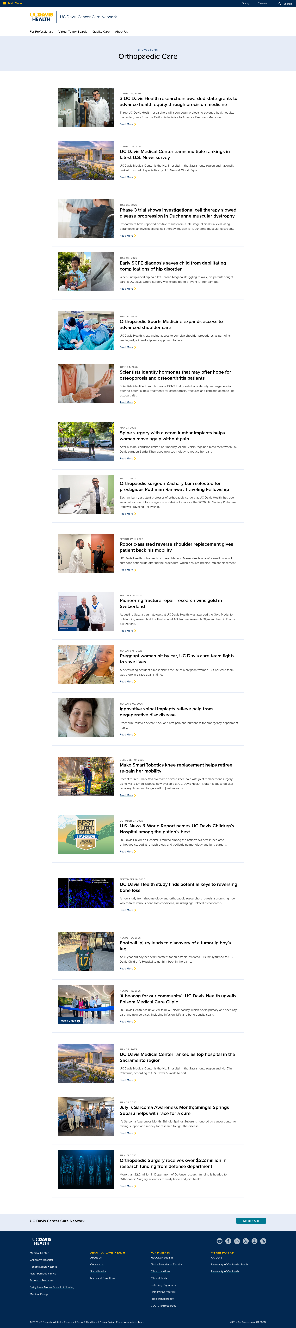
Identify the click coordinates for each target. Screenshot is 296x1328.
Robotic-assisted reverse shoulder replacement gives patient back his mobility (176, 547)
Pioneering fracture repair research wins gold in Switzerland (171, 603)
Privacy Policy (107, 1322)
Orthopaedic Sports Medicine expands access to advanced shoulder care (171, 324)
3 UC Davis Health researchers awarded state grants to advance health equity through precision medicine (178, 101)
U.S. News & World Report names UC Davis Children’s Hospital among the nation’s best (177, 828)
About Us (121, 31)
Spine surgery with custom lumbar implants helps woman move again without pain (172, 435)
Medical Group (39, 1294)
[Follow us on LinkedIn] (235, 1241)
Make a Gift (251, 1221)
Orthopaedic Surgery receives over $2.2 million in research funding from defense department (173, 1163)
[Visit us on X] (244, 1241)
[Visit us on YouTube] (220, 1241)
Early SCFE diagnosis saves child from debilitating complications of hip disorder (173, 265)
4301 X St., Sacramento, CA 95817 (248, 1322)
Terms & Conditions (87, 1322)
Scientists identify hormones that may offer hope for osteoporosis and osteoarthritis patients (175, 375)
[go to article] (86, 107)
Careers (262, 3)
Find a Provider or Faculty (166, 1264)
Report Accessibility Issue (130, 1322)
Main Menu (12, 3)
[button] (86, 1004)
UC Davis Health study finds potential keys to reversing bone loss (178, 887)
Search (285, 4)
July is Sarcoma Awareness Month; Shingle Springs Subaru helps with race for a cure (174, 1110)
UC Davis (216, 1258)
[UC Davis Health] (42, 1241)
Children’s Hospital (41, 1260)
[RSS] (261, 1241)
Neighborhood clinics (43, 1274)
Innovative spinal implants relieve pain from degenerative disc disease (166, 711)
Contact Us (97, 1264)
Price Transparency (162, 1299)
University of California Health (229, 1264)
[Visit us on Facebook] (227, 1241)
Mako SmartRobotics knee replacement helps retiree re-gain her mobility (176, 767)
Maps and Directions (102, 1278)
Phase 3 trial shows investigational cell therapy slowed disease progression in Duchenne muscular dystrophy (178, 212)
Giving (246, 3)
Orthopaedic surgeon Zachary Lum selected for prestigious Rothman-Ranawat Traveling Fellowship (174, 486)
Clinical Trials (159, 1278)
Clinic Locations (160, 1271)
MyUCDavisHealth (162, 1258)
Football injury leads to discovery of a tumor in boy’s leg (175, 945)
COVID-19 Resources (163, 1306)
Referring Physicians (163, 1285)
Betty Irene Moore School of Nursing (52, 1287)
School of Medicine (41, 1280)
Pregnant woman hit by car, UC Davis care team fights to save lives (177, 658)
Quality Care (101, 31)
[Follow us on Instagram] (253, 1241)
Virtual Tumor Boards (72, 31)
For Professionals (41, 31)
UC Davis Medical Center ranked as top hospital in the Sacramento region (177, 1057)
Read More (126, 124)
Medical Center (39, 1253)
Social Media (98, 1271)
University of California (225, 1271)
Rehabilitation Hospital (44, 1267)
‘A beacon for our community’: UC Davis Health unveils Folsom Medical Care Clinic (178, 998)
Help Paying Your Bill (163, 1292)
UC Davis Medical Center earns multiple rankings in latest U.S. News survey (175, 154)
